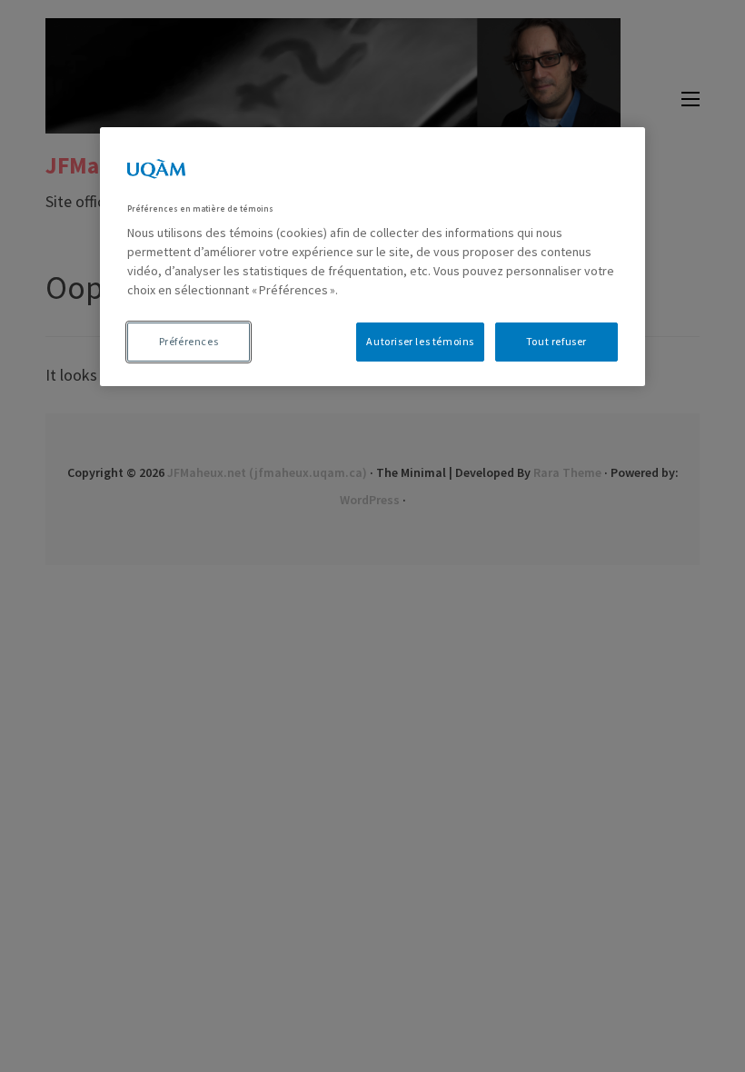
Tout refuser (556, 341)
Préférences (189, 341)
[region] (372, 256)
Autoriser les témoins (420, 341)
